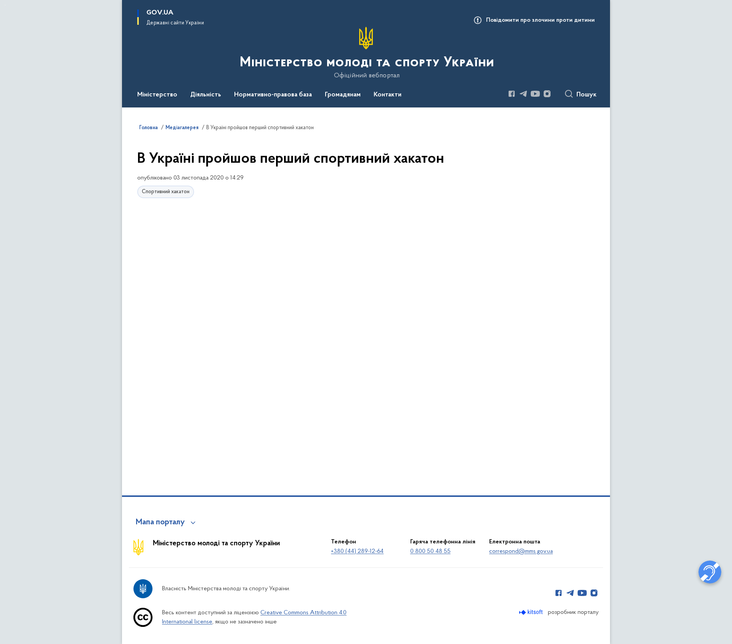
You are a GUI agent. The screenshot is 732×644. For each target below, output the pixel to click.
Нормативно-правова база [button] (273, 94)
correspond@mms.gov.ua (521, 551)
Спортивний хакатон (165, 192)
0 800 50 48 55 (430, 551)
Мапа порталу (160, 522)
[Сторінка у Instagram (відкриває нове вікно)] (547, 93)
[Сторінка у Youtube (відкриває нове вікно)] (535, 93)
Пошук (586, 94)
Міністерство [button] (157, 94)
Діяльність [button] (205, 94)
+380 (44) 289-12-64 (357, 551)
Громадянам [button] (343, 94)
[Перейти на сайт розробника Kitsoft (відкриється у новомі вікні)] (531, 612)
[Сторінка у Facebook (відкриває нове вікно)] (511, 93)
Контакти (387, 94)
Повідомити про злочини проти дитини (540, 20)
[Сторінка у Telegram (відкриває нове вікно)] (523, 93)
